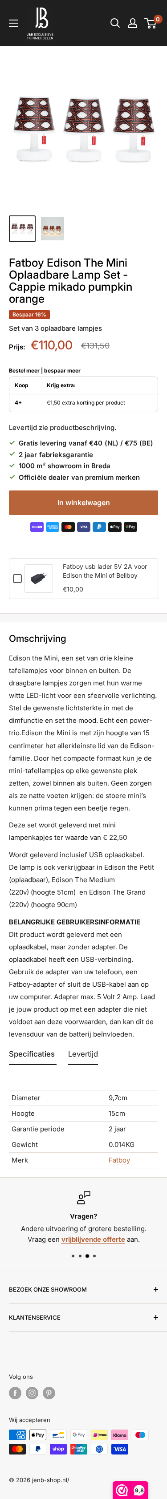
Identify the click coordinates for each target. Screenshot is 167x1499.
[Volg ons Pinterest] (49, 1393)
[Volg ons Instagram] (32, 1393)
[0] (150, 23)
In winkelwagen (83, 502)
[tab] (33, 1056)
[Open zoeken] (115, 23)
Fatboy (119, 1160)
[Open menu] (13, 23)
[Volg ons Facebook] (15, 1393)
